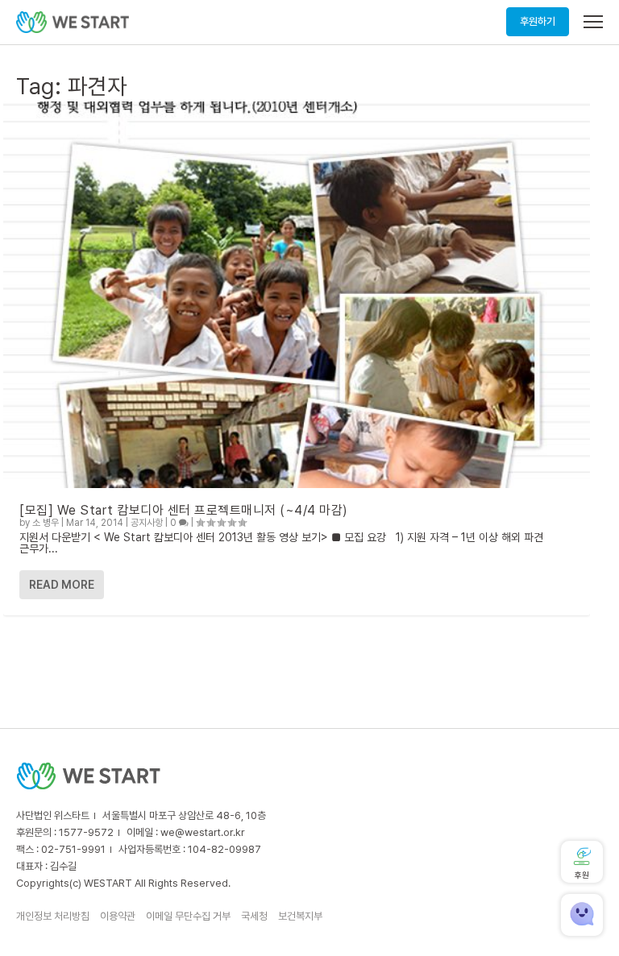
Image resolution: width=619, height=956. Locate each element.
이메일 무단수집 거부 (188, 916)
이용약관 (117, 916)
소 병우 (45, 522)
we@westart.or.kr (202, 832)
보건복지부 (300, 916)
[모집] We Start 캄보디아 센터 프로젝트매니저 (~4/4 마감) (183, 510)
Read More (61, 584)
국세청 (254, 916)
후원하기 (537, 21)
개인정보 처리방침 (52, 916)
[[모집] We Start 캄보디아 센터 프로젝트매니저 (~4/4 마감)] (296, 294)
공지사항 (147, 522)
